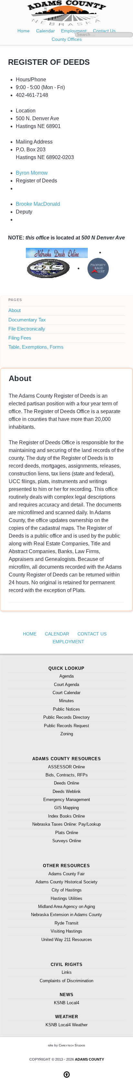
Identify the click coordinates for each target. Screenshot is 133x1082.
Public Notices (66, 709)
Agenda (66, 676)
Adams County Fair (66, 873)
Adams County (89, 1059)
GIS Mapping (66, 807)
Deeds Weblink (67, 791)
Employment (74, 31)
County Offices (67, 39)
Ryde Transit (66, 923)
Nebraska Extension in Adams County (66, 914)
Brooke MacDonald (38, 204)
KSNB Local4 (66, 1002)
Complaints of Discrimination (66, 980)
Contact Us (92, 633)
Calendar (45, 31)
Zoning (66, 733)
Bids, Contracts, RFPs (67, 775)
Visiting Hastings (66, 931)
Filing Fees (19, 338)
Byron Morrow (32, 173)
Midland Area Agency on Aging (66, 906)
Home (23, 31)
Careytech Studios (72, 1045)
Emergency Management (66, 799)
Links (67, 972)
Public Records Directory (66, 717)
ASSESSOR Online (66, 766)
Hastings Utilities (66, 898)
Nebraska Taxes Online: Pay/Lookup (66, 824)
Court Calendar (66, 692)
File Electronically (26, 329)
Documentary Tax (27, 319)
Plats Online (66, 832)
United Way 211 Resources (66, 939)
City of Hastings (67, 890)
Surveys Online (66, 840)
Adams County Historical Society (66, 881)
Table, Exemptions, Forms (36, 347)
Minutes (66, 700)
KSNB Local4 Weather (66, 1024)
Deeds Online (66, 783)
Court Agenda (66, 684)
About (14, 310)
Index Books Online (66, 816)
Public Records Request (66, 725)
